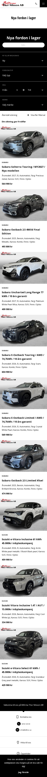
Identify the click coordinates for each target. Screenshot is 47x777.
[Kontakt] (36, 3)
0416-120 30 (25, 724)
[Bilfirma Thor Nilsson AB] (13, 3)
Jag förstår (23, 772)
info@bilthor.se (25, 730)
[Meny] (43, 3)
